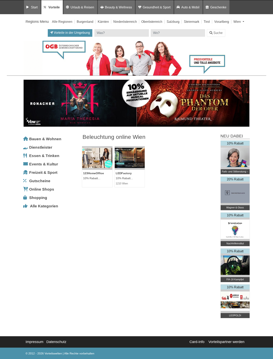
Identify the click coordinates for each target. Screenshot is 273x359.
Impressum (34, 342)
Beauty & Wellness (118, 7)
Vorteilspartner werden (226, 342)
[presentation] (27, 103)
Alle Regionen (62, 21)
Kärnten (103, 21)
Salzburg (173, 21)
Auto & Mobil (190, 7)
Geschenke (218, 7)
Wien (237, 21)
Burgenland (85, 21)
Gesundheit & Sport (156, 7)
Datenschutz (56, 342)
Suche (218, 33)
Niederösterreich (125, 21)
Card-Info (196, 342)
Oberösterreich (151, 21)
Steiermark (191, 21)
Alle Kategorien (44, 206)
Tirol (207, 21)
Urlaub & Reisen (82, 7)
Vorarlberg (221, 21)
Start (34, 7)
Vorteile (54, 7)
